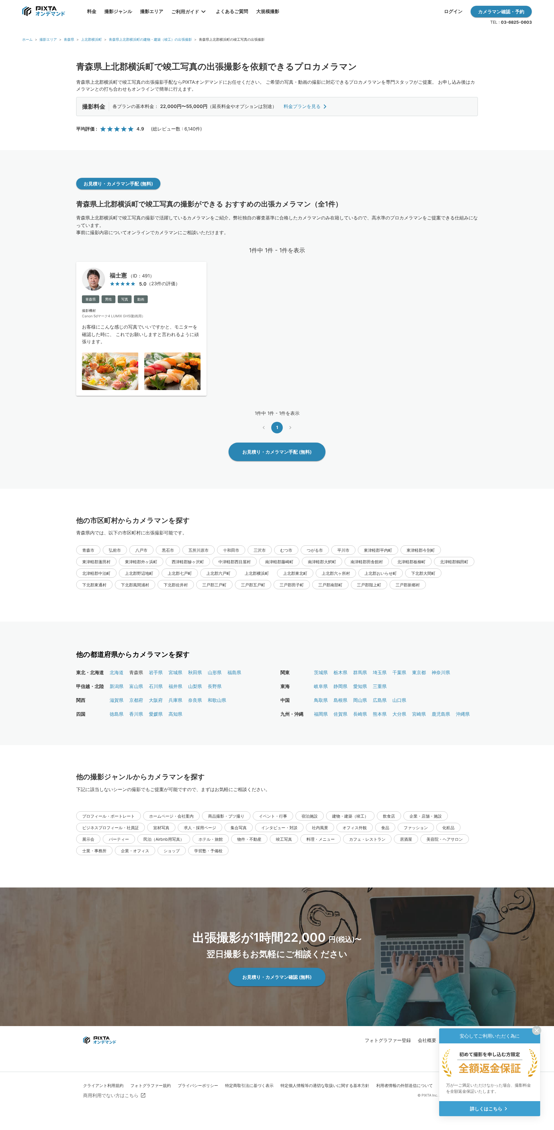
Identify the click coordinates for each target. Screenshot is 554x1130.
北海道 (116, 672)
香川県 (136, 714)
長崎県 (360, 714)
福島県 (234, 672)
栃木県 (340, 672)
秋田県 (195, 672)
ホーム (27, 39)
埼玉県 (380, 672)
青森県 (69, 39)
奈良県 (195, 700)
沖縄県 (463, 714)
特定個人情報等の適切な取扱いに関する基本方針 (324, 1085)
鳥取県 (321, 700)
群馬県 (360, 672)
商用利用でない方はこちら (110, 1095)
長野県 (215, 686)
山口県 (399, 700)
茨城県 (321, 672)
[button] (88, 550)
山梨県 (195, 686)
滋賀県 (116, 700)
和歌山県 (217, 700)
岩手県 (156, 672)
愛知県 (360, 686)
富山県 (136, 686)
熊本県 (380, 714)
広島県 (380, 700)
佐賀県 (340, 714)
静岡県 (340, 686)
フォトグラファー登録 (388, 1040)
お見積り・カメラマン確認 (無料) (277, 977)
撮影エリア (48, 39)
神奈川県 (441, 672)
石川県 (156, 686)
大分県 (399, 714)
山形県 (215, 672)
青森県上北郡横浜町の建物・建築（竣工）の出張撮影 (150, 39)
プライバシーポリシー (198, 1085)
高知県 (175, 714)
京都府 (136, 700)
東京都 (419, 672)
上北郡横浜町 (91, 39)
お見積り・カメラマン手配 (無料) (118, 184)
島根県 (340, 700)
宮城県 (175, 672)
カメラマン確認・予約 (501, 11)
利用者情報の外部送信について (404, 1085)
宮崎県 (419, 714)
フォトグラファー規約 (150, 1085)
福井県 (175, 686)
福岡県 (321, 714)
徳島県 (116, 714)
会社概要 (427, 1040)
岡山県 (360, 700)
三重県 (380, 686)
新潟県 (116, 686)
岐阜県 (321, 686)
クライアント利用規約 (103, 1085)
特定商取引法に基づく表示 (249, 1085)
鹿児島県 (441, 714)
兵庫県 (175, 700)
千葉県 (399, 672)
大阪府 (156, 700)
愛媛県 (156, 714)
